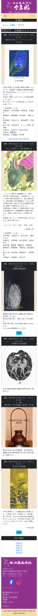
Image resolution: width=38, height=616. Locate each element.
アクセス (32, 16)
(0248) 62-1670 (21, 12)
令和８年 (19, 553)
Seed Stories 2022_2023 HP (19, 139)
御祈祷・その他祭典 (9, 597)
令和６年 (19, 548)
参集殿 (12, 25)
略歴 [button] (19, 333)
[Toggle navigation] (5, 16)
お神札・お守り (8, 602)
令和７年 (19, 550)
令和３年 (19, 543)
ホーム (5, 25)
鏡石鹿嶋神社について (10, 592)
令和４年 (19, 545)
